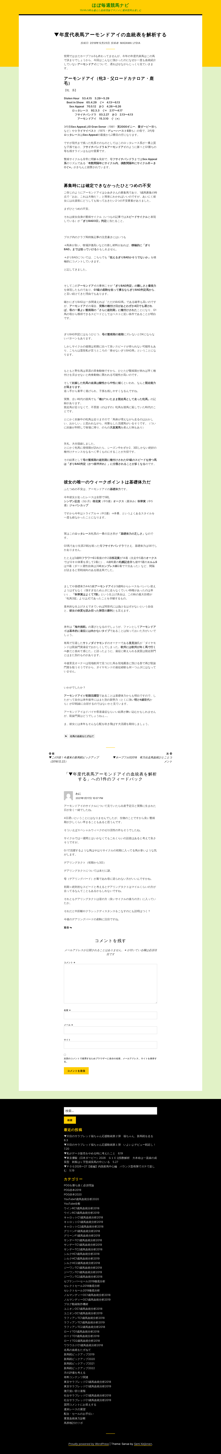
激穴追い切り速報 (75, 1391)
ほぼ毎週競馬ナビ (110, 5)
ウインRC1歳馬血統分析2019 (81, 1212)
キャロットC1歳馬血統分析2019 (83, 1221)
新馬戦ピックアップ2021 (79, 1363)
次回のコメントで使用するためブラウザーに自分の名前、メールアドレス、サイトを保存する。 (110, 1060)
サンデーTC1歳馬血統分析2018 (83, 1240)
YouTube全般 (72, 1203)
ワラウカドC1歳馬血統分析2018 (83, 1345)
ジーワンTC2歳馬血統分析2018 (83, 1276)
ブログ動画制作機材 (76, 1304)
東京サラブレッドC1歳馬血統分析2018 (87, 1381)
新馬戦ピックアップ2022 (79, 1368)
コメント (69, 962)
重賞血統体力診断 (75, 1418)
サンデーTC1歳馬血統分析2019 (83, 1244)
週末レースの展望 (75, 1409)
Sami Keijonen (143, 1443)
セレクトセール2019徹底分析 (82, 1290)
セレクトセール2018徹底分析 (82, 1285)
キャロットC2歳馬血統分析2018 (83, 1226)
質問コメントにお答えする (80, 1404)
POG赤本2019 (72, 1190)
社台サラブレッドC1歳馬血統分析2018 (87, 1395)
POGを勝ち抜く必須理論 (79, 1185)
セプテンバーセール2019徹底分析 (84, 1281)
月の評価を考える (75, 1372)
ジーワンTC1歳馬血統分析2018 (83, 1267)
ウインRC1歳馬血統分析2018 (81, 1208)
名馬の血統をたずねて (82, 736)
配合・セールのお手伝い (79, 1413)
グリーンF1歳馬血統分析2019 (82, 1235)
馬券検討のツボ (73, 1422)
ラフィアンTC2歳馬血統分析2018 (84, 1326)
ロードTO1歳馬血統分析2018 (81, 1331)
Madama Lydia (130, 42)
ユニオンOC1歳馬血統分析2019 (83, 1313)
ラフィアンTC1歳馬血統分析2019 (84, 1322)
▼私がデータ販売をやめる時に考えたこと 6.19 (93, 1153)
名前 (67, 1010)
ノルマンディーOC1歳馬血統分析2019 (87, 1299)
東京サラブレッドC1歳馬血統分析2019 (87, 1386)
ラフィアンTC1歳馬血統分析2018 (84, 1317)
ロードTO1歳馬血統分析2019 (81, 1336)
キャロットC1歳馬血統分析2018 (83, 1217)
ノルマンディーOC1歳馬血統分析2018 (87, 1295)
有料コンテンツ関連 (76, 1377)
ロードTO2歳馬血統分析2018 (82, 1340)
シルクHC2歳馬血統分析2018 (82, 1263)
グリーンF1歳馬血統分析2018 (82, 1231)
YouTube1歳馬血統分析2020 (81, 1199)
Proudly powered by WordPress (88, 1443)
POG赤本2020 (73, 1194)
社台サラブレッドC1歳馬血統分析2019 (87, 1400)
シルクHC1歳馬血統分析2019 (82, 1258)
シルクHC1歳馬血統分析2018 (82, 1253)
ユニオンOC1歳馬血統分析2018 (83, 1308)
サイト (67, 1039)
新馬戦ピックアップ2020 (79, 1359)
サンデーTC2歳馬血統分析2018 (83, 1249)
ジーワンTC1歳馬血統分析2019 (83, 1272)
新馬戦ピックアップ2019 (79, 1354)
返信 (66, 927)
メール (68, 1025)
